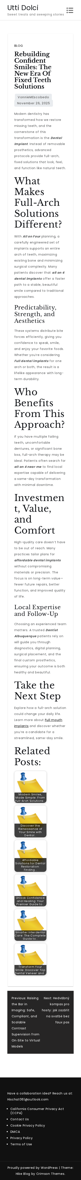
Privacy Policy (21, 1138)
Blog (18, 46)
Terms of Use (21, 1144)
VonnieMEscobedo (33, 97)
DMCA (15, 1132)
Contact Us (19, 1119)
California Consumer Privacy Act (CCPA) (37, 1111)
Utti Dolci (23, 7)
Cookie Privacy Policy (27, 1125)
